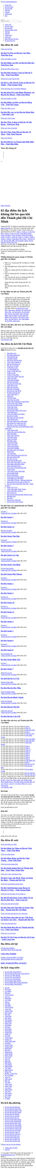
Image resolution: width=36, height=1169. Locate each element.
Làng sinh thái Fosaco (14, 466)
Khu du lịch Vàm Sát (13, 500)
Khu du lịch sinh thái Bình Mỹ (16, 468)
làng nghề (16, 314)
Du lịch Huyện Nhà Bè (10, 707)
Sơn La (7, 1002)
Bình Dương (9, 1070)
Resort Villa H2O (12, 475)
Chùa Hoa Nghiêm (8, 954)
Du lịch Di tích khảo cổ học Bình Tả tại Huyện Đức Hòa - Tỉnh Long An (17, 899)
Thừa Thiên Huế (10, 1041)
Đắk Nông (8, 1063)
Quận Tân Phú (16, 235)
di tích (10, 314)
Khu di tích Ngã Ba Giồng (15, 477)
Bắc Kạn (7, 993)
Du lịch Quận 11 (7, 612)
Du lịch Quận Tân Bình (10, 565)
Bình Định (8, 1048)
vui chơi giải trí (16, 312)
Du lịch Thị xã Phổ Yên (12, 1139)
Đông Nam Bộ (5, 205)
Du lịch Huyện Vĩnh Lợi (12, 1134)
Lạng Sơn (8, 1009)
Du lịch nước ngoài (11, 30)
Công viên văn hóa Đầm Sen (16, 432)
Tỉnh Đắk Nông (6, 950)
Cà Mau (7, 1098)
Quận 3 (8, 237)
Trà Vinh (7, 1082)
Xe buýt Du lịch (10, 41)
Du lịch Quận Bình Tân (10, 659)
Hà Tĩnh (7, 1036)
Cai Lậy (11, 784)
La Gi (29, 784)
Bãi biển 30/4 (11, 496)
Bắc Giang (8, 1013)
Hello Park (10, 451)
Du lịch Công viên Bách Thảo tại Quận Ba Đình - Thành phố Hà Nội (17, 879)
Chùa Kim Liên (12, 437)
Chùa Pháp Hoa (12, 412)
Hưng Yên (8, 1023)
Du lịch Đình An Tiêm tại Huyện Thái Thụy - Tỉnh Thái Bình (16, 849)
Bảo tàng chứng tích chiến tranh (17, 421)
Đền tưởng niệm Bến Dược (15, 464)
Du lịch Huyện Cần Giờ (10, 716)
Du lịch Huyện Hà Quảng (13, 1112)
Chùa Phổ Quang (12, 409)
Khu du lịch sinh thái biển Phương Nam (19, 494)
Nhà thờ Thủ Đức (12, 382)
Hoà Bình (8, 1005)
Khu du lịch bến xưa (13, 364)
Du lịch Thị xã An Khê (12, 1116)
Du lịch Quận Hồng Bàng (13, 1119)
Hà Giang (8, 989)
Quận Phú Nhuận (27, 235)
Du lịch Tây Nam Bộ (13, 977)
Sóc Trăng (8, 1095)
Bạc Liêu (8, 1097)
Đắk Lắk (7, 1061)
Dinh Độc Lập (11, 353)
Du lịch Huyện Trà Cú (12, 1118)
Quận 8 (8, 239)
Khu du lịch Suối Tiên (14, 384)
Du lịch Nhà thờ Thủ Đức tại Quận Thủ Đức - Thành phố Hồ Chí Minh (17, 909)
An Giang (8, 1088)
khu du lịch (22, 317)
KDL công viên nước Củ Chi (16, 462)
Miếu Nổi (10, 396)
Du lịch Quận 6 (7, 640)
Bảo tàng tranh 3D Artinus (15, 450)
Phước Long (9, 782)
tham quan (11, 310)
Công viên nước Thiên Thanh (16, 489)
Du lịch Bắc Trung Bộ (13, 972)
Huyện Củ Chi (29, 764)
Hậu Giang (8, 1093)
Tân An (6, 784)
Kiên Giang (8, 1090)
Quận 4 (26, 237)
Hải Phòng (8, 1022)
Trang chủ (8, 5)
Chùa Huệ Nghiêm (13, 448)
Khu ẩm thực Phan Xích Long (16, 410)
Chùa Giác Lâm (12, 407)
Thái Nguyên (9, 1007)
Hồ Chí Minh (9, 1075)
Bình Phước (8, 1066)
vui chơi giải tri (13, 319)
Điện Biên (8, 998)
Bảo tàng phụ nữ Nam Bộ (15, 418)
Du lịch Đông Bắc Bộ (13, 981)
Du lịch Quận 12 (7, 527)
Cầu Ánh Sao (11, 453)
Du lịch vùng (9, 7)
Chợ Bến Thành (12, 358)
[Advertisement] (18, 180)
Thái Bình (8, 1025)
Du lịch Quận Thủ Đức (10, 536)
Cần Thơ (7, 1091)
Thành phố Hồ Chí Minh (9, 513)
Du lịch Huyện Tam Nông (13, 1125)
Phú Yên (7, 1050)
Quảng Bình (9, 1038)
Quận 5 (32, 237)
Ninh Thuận (8, 1054)
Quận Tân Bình (6, 235)
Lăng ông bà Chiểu (13, 400)
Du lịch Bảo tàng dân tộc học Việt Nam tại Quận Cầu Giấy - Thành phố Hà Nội (17, 918)
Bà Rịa (3, 780)
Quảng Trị (8, 1039)
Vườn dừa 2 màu (12, 367)
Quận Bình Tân (17, 239)
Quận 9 (6, 233)
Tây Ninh (16, 782)
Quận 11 (21, 237)
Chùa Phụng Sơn (12, 430)
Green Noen (11, 469)
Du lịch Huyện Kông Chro (13, 1110)
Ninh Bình (8, 1030)
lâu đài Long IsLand (13, 392)
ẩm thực (15, 317)
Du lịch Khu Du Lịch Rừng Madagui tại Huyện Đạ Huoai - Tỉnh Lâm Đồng (17, 93)
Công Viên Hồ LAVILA (15, 491)
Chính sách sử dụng (11, 1148)
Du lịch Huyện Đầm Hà (12, 1107)
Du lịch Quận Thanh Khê (13, 1121)
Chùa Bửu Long (12, 385)
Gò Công (18, 784)
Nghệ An (8, 1034)
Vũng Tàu (9, 780)
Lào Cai (7, 997)
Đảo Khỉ (9, 498)
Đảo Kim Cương (12, 416)
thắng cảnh (8, 317)
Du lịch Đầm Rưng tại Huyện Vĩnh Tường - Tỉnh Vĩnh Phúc (15, 859)
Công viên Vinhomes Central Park (18, 401)
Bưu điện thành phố (13, 355)
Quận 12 (24, 232)
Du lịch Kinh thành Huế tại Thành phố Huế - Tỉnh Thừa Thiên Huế (17, 869)
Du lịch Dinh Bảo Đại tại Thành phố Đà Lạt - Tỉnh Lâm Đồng (17, 928)
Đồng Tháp (8, 1086)
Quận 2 (3, 237)
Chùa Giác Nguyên (13, 435)
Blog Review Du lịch (11, 39)
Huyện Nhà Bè (30, 773)
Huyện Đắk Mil (16, 950)
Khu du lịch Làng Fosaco (15, 502)
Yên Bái (7, 1004)
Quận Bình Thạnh (25, 233)
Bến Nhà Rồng (12, 434)
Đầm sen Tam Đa (12, 387)
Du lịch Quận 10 (7, 603)
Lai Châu (8, 1000)
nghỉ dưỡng (25, 319)
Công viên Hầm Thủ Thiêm (16, 414)
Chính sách (8, 14)
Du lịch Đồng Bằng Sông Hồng (16, 982)
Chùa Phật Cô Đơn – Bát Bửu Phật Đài (19, 480)
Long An (7, 1077)
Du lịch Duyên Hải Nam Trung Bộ (17, 973)
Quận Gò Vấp (14, 233)
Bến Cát (23, 782)
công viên (8, 312)
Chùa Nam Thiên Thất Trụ (15, 376)
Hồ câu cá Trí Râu (13, 366)
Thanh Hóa (8, 1032)
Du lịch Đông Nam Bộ (13, 984)
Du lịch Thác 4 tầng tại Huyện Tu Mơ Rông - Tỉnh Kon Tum (16, 123)
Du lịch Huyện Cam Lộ (12, 1132)
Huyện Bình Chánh (22, 241)
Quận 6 (3, 239)
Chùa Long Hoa (12, 444)
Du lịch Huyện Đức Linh (13, 1123)
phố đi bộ (27, 310)
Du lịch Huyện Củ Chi (10, 678)
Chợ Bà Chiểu (11, 398)
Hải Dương (8, 1020)
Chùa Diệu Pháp (12, 443)
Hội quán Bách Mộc (13, 457)
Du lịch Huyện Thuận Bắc (13, 1127)
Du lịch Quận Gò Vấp (10, 555)
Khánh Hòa (8, 1052)
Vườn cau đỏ (11, 373)
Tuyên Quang (9, 995)
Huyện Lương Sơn (17, 959)
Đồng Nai (8, 1072)
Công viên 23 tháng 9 (14, 362)
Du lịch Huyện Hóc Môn (11, 688)
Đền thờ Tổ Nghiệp (13, 389)
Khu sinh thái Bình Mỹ (14, 460)
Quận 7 (24, 239)
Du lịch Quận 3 (7, 593)
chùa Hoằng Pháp (12, 473)
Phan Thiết (16, 780)
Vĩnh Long (4, 785)
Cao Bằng (8, 991)
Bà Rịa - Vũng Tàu (11, 1073)
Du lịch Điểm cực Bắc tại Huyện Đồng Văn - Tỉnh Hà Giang (16, 103)
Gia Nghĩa (24, 780)
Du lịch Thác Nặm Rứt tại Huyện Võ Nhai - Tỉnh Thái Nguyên (16, 133)
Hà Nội (7, 988)
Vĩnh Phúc (8, 1016)
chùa (21, 314)
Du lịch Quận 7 (7, 669)
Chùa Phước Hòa (12, 419)
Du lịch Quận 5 (7, 631)
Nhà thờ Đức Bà (12, 357)
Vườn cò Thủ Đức (13, 375)
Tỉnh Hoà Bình (5, 959)
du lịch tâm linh (23, 315)
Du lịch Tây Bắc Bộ (12, 975)
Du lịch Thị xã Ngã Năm (13, 1130)
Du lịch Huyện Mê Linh (12, 1141)
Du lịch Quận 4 (7, 622)
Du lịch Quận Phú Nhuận (11, 574)
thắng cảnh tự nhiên (11, 315)
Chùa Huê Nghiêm (13, 380)
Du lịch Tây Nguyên (12, 979)
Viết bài (7, 10)
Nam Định (8, 1029)
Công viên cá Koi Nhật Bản (16, 471)
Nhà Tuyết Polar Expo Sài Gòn (17, 455)
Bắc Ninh (8, 1018)
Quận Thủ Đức (30, 730)
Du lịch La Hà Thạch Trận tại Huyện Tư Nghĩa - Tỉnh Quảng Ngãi (17, 84)
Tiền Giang (8, 1079)
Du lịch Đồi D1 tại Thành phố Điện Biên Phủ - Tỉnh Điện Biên (17, 143)
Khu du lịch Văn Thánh (14, 403)
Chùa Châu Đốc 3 (12, 394)
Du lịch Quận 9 (7, 546)
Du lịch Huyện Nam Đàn (13, 1109)
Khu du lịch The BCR (14, 391)
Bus (6, 16)
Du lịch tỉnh (8, 8)
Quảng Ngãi (9, 1047)
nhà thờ (18, 310)
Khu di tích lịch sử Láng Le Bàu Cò (18, 482)
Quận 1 (18, 232)
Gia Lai (7, 1059)
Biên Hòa (29, 782)
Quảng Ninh (9, 1011)
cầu (20, 319)
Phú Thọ (7, 1014)
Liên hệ (7, 12)
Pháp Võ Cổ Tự (12, 487)
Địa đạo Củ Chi (12, 459)
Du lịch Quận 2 (7, 584)
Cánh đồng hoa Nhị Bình (15, 478)
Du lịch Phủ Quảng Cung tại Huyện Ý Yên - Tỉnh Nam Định (16, 74)
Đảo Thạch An (11, 493)
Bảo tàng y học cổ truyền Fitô (16, 425)
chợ (22, 310)
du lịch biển (8, 321)
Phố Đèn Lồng (11, 441)
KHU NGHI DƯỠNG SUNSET (14, 963)
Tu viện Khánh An (13, 369)
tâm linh (25, 314)
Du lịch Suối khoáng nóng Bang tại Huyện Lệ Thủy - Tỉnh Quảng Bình (15, 889)
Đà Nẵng (8, 1043)
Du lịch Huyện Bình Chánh (12, 697)
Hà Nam (7, 1027)
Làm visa (8, 37)
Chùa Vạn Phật (12, 439)
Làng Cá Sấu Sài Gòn (14, 371)
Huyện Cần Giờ (11, 242)
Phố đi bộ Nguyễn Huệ (14, 360)
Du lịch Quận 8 (7, 650)
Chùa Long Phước (13, 446)
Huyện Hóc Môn (9, 241)
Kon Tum (8, 1057)
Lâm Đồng (8, 1064)
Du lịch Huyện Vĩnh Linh (13, 1128)
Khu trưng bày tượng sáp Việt (16, 423)
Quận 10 (14, 237)
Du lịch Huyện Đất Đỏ (12, 1114)
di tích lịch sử (20, 308)
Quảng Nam (9, 1045)
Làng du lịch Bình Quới (14, 405)
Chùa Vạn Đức (12, 378)
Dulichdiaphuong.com (8, 1155)
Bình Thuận (8, 1056)
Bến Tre (24, 784)
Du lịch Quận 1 (7, 517)
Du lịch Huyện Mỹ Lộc (12, 1136)
